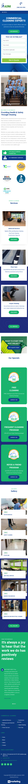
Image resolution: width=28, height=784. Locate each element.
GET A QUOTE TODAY (14, 347)
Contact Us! (13, 400)
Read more (14, 239)
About (3, 740)
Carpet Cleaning (22, 725)
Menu (5, 12)
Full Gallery (14, 625)
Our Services (14, 31)
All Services (13, 326)
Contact (4, 745)
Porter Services (6, 727)
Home (3, 737)
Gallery (4, 742)
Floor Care (20, 727)
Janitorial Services (6, 720)
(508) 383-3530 (21, 7)
